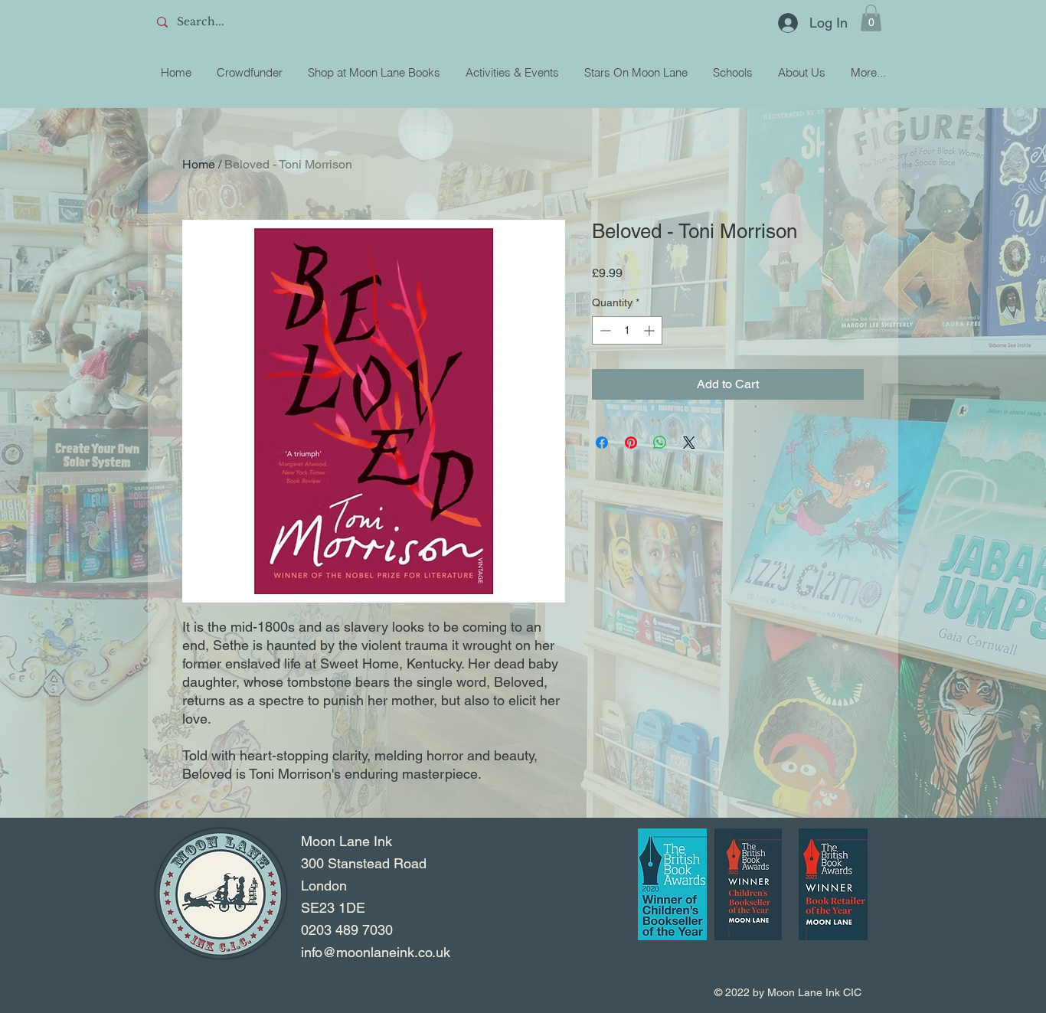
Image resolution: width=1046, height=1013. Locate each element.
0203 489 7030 (347, 930)
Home (198, 164)
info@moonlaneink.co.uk (375, 952)
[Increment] (650, 330)
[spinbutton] (627, 330)
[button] (871, 18)
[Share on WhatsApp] (660, 442)
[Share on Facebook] (602, 442)
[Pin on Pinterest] (631, 442)
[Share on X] (689, 442)
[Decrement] (603, 330)
